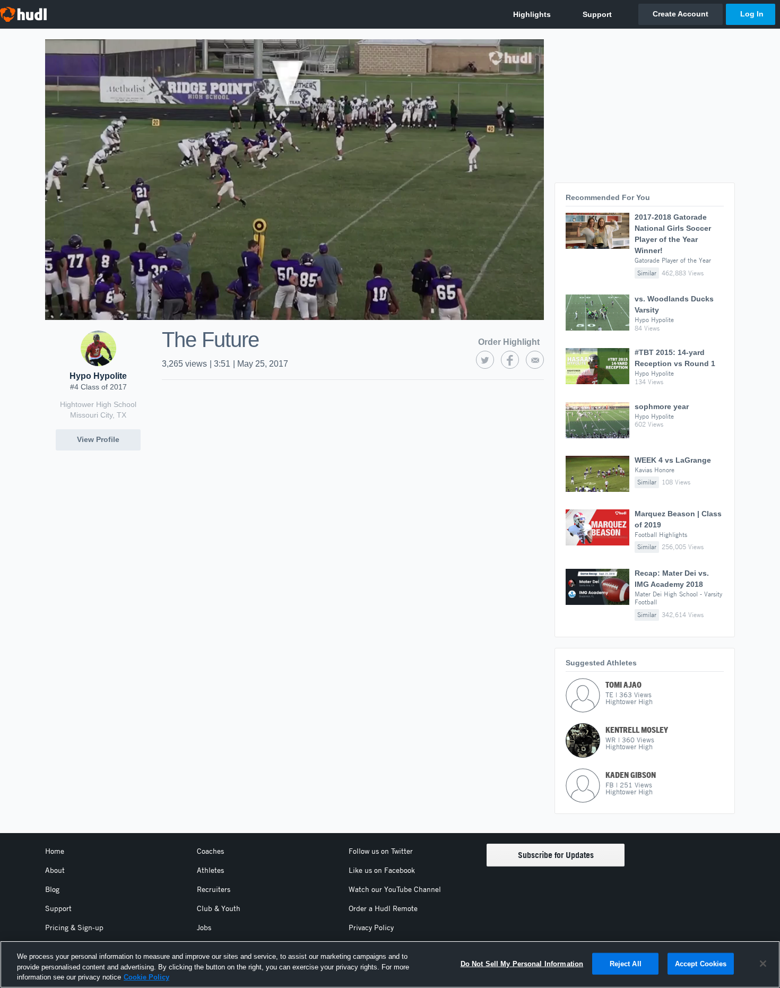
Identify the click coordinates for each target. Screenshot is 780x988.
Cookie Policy (146, 977)
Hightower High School (98, 404)
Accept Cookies (701, 963)
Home (54, 851)
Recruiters (213, 889)
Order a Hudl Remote (383, 908)
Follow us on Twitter (381, 851)
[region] (390, 964)
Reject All (626, 963)
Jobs (204, 927)
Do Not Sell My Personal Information (522, 963)
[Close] (763, 963)
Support (58, 908)
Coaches (210, 851)
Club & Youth (218, 908)
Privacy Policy (371, 927)
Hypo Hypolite (98, 375)
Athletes (210, 870)
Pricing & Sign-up (74, 927)
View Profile (98, 439)
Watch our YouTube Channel (395, 889)
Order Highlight (509, 341)
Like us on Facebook (382, 870)
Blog (52, 889)
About (55, 870)
